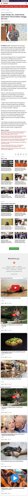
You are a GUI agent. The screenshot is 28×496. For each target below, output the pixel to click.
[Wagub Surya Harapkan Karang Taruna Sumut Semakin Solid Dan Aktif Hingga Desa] (21, 190)
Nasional (10, 12)
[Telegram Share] (23, 154)
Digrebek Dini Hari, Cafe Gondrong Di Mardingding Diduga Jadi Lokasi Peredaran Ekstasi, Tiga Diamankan (13, 137)
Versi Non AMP (14, 274)
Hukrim (6, 12)
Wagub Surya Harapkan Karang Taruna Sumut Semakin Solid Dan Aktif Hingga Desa (13, 149)
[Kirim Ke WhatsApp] (26, 154)
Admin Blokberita (7, 21)
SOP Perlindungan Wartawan (8, 268)
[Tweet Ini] (18, 154)
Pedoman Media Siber (21, 268)
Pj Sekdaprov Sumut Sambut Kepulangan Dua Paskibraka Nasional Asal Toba (13, 143)
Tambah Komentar (14, 248)
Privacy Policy (13, 269)
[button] (2, 3)
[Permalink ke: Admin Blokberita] (2, 21)
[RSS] (14, 263)
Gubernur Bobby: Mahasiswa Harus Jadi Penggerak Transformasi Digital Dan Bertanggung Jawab (12, 146)
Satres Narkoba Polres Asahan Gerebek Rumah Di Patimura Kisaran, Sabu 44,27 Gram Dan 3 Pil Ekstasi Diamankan (14, 140)
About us (8, 266)
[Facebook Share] (16, 154)
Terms (7, 269)
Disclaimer (20, 269)
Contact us (14, 266)
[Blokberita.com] (5, 3)
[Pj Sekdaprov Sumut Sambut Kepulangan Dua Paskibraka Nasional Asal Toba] (21, 176)
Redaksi (19, 266)
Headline (3, 12)
